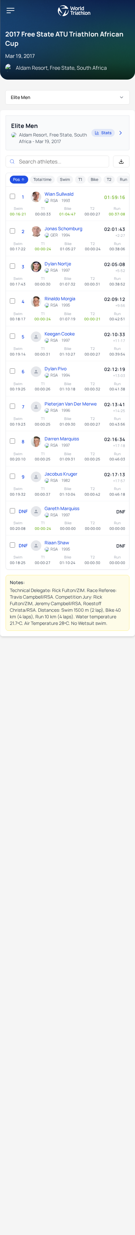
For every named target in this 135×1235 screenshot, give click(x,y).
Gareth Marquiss (62, 508)
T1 (80, 179)
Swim (65, 179)
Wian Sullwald (59, 194)
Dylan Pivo (56, 368)
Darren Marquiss (62, 438)
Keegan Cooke (60, 334)
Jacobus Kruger (61, 474)
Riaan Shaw (57, 542)
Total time (42, 179)
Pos (16, 179)
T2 (109, 179)
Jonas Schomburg (63, 228)
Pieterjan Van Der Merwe (71, 404)
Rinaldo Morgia (60, 298)
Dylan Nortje (58, 263)
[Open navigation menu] (10, 10)
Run (123, 179)
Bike (94, 179)
